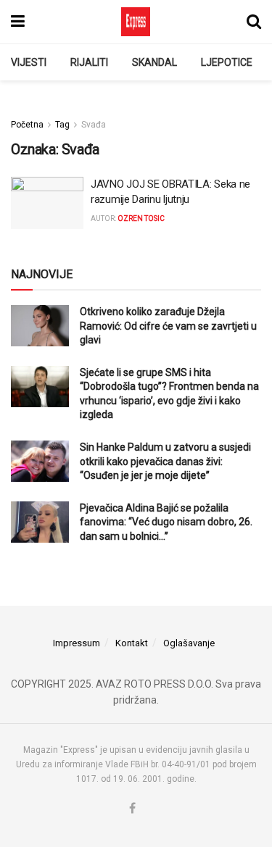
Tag (62, 125)
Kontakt (131, 643)
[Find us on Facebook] (132, 809)
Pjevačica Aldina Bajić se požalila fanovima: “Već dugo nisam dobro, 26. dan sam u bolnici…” (166, 522)
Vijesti (28, 62)
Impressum (76, 643)
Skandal (154, 62)
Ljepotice (226, 62)
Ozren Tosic (141, 218)
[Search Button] (254, 21)
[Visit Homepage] (135, 21)
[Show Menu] (18, 21)
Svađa (93, 125)
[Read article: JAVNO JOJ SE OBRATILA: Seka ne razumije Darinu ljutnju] (47, 203)
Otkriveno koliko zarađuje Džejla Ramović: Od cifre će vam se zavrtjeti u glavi (168, 326)
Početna (27, 125)
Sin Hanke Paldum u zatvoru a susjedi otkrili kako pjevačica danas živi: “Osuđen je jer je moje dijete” (165, 461)
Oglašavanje (189, 643)
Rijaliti (89, 62)
